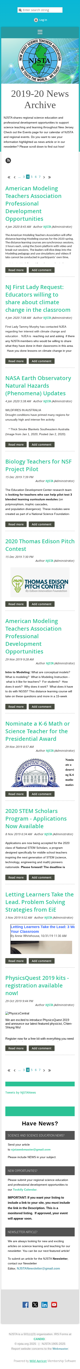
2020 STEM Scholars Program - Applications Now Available (36, 818)
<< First (8, 176)
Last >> (51, 176)
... (19, 176)
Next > (45, 176)
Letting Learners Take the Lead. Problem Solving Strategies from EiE (39, 902)
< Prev (14, 176)
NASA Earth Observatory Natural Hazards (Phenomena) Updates (38, 385)
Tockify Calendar (25, 1189)
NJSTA (47, 226)
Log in (43, 20)
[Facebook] (26, 1305)
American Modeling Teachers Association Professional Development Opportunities (33, 203)
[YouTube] (54, 1305)
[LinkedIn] (44, 1305)
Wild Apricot (38, 1361)
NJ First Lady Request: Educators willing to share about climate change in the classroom (38, 298)
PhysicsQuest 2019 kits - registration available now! (37, 985)
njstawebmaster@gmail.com (30, 1149)
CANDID (39, 1339)
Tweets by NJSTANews (20, 1092)
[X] (35, 1305)
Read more (16, 270)
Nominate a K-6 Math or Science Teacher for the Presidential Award (37, 731)
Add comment (41, 270)
